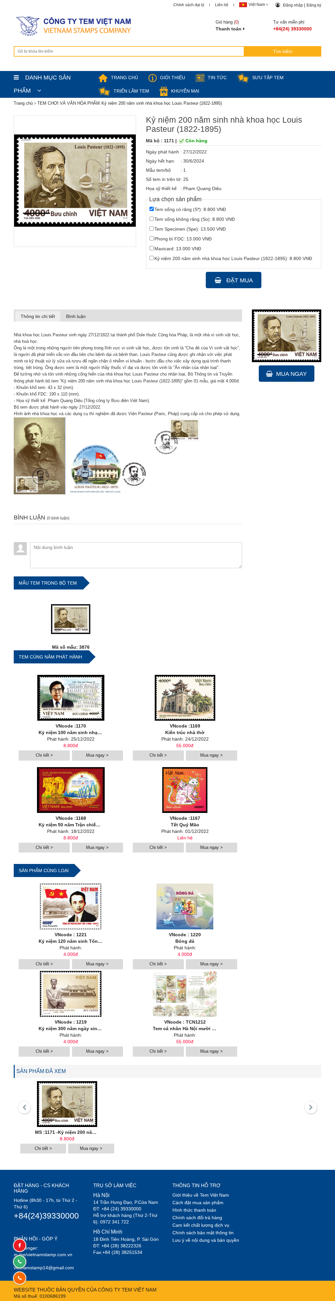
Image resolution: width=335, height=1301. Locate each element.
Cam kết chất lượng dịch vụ (200, 1225)
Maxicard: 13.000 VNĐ (177, 248)
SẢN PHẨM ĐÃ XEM (41, 1071)
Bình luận (76, 316)
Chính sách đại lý (188, 5)
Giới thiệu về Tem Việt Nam (200, 1195)
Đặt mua (239, 280)
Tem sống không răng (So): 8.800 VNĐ (194, 219)
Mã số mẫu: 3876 (71, 647)
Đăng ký (314, 5)
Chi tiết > (44, 755)
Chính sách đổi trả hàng (197, 1217)
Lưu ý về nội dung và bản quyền (205, 1240)
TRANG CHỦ (124, 77)
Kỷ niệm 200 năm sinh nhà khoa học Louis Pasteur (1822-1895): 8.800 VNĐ (233, 258)
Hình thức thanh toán (194, 1210)
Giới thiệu (172, 77)
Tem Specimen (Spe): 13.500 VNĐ (190, 229)
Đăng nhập (293, 5)
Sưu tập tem (268, 77)
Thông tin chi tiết (38, 316)
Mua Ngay (291, 374)
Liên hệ (221, 5)
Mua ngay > (97, 755)
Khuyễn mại (185, 91)
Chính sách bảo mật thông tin (203, 1232)
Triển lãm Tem (131, 91)
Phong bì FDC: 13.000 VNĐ (183, 238)
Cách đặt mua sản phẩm (197, 1202)
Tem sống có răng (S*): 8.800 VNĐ (190, 209)
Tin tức (217, 77)
